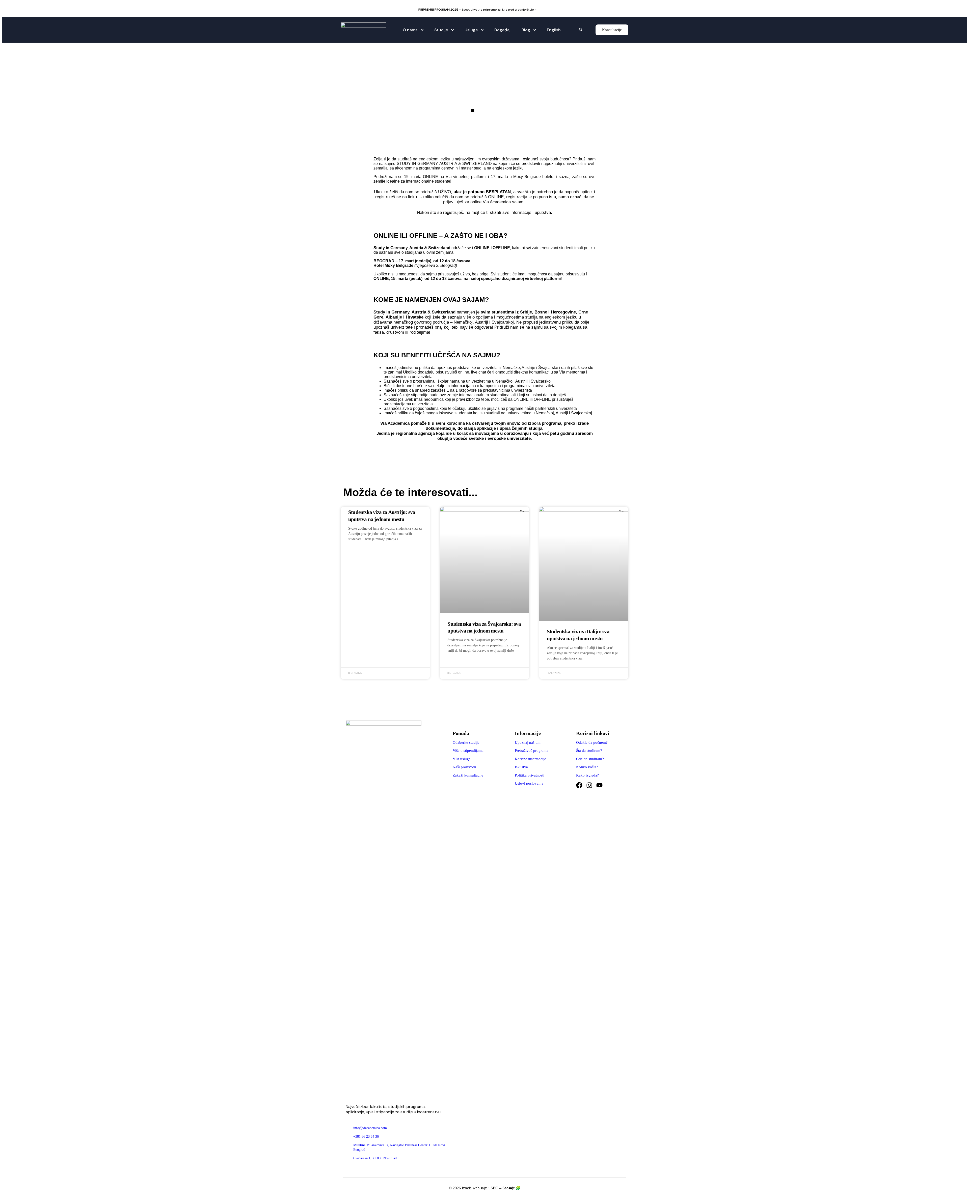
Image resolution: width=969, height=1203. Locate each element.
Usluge (471, 30)
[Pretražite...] (580, 29)
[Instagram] (589, 785)
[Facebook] (579, 785)
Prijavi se (544, 10)
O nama (410, 30)
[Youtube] (599, 785)
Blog (526, 30)
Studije (441, 30)
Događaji (503, 30)
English (554, 30)
